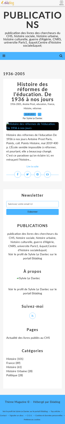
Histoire (27, 108)
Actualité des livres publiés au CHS (28, 338)
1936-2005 (15, 104)
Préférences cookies (32, 420)
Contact (3, 415)
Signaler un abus (17, 415)
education (41, 104)
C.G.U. (29, 415)
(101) (14, 359)
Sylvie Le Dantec (38, 254)
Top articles (55, 411)
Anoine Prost (29, 104)
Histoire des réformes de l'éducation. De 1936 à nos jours (32, 92)
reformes (37, 108)
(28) (19, 371)
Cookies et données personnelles (48, 415)
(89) (13, 363)
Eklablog (55, 402)
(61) (14, 367)
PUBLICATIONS (32, 20)
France (51, 104)
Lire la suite (32, 166)
